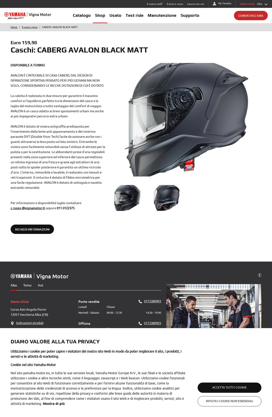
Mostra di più (54, 404)
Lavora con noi (195, 4)
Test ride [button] (134, 15)
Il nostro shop (30, 27)
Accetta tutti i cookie (229, 387)
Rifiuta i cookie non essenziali (229, 401)
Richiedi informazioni (32, 229)
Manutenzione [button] (162, 15)
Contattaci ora (250, 15)
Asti (40, 285)
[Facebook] (259, 275)
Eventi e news (175, 4)
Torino (27, 285)
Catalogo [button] (82, 15)
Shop (100, 15)
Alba (14, 285)
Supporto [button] (190, 15)
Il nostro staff (155, 4)
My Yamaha (224, 3)
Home (14, 27)
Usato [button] (115, 15)
